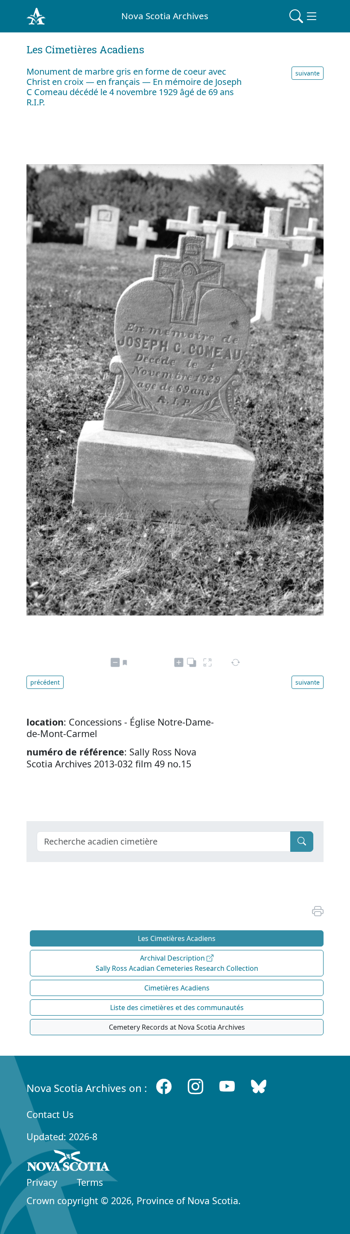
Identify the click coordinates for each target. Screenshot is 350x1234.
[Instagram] (195, 1086)
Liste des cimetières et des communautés (177, 1007)
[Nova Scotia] (68, 1162)
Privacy (41, 1182)
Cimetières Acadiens (177, 988)
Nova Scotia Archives (164, 16)
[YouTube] (227, 1086)
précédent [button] (45, 682)
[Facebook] (163, 1086)
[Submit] (301, 841)
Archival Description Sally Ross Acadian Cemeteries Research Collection (177, 963)
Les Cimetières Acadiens (177, 938)
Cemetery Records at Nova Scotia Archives (177, 1027)
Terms (90, 1182)
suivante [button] (307, 73)
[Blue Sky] (258, 1086)
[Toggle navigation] (304, 16)
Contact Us (49, 1114)
